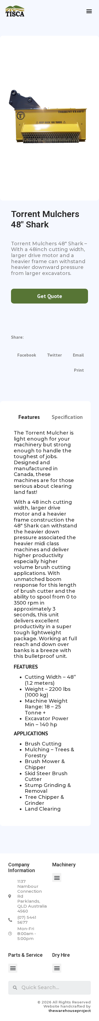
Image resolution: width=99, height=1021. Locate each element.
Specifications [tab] (68, 417)
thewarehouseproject (70, 1010)
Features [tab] (29, 417)
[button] (89, 11)
